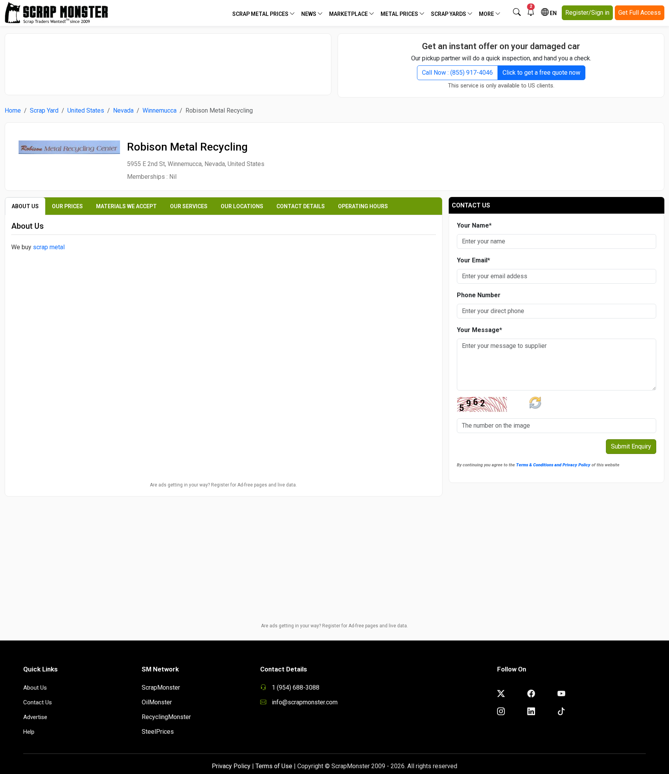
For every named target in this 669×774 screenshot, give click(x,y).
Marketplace (349, 14)
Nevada (123, 110)
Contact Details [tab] (300, 206)
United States (85, 110)
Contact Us (37, 702)
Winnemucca (159, 110)
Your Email (473, 260)
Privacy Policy (231, 766)
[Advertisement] (168, 60)
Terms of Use (274, 766)
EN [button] (553, 13)
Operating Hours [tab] (363, 206)
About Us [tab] (25, 206)
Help (28, 731)
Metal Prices (400, 14)
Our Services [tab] (189, 206)
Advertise (35, 717)
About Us (35, 687)
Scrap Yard (44, 110)
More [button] (487, 14)
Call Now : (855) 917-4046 (457, 72)
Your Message (479, 330)
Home (13, 110)
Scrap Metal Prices (261, 14)
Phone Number (479, 295)
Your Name (474, 225)
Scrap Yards (449, 14)
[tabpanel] (223, 293)
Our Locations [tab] (242, 206)
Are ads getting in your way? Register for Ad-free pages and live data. (223, 485)
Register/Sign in (587, 12)
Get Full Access (639, 12)
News (309, 14)
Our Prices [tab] (67, 206)
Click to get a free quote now (541, 72)
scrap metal (49, 247)
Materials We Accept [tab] (126, 206)
